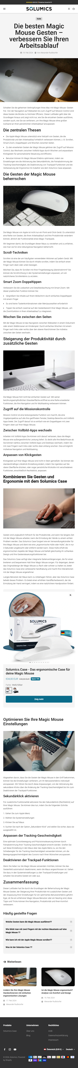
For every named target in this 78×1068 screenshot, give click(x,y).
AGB (50, 1031)
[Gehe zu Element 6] (41, 662)
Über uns (30, 1031)
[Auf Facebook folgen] (4, 1049)
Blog (28, 1035)
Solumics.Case (10, 1031)
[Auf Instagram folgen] (9, 1049)
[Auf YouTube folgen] (15, 1049)
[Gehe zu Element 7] (43, 662)
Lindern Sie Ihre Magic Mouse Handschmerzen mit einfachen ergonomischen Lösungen (17, 993)
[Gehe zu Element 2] (32, 662)
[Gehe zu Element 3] (34, 662)
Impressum (53, 1040)
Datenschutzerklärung (58, 1035)
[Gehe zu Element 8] (45, 662)
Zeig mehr (39, 699)
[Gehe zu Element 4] (36, 662)
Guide (39, 19)
